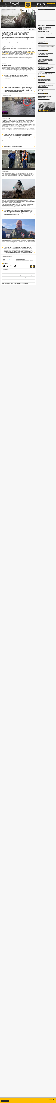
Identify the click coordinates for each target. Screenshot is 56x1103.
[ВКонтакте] (3, 266)
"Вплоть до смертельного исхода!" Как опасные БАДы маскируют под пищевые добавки (18, 275)
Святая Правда (41, 9)
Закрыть (50, 1099)
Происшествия (46, 69)
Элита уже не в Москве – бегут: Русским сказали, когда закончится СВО (15, 283)
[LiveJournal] (30, 10)
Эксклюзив (8, 9)
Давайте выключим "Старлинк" (7, 272)
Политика (45, 93)
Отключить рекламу (51, 3)
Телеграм (12, 259)
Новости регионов (41, 72)
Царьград (41, 3)
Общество (13, 9)
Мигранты (3, 9)
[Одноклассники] (7, 266)
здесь (32, 1100)
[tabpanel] (46, 107)
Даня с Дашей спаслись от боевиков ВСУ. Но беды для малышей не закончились (17, 277)
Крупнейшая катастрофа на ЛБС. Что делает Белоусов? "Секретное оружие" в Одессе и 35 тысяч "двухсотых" (18, 280)
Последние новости (41, 37)
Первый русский (12, 3)
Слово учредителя (41, 25)
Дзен (6, 259)
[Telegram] (34, 10)
